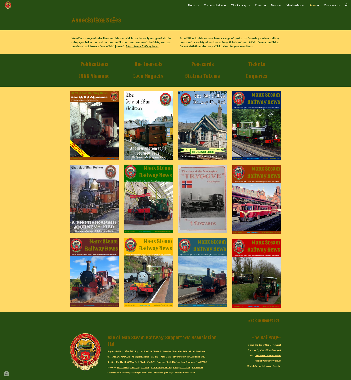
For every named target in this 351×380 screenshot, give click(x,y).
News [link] (274, 5)
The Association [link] (213, 5)
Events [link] (259, 5)
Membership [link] (293, 5)
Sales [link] (313, 5)
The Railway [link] (238, 5)
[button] (346, 5)
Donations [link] (330, 5)
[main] (175, 20)
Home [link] (191, 5)
